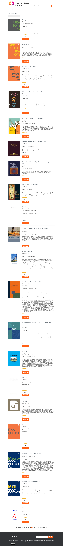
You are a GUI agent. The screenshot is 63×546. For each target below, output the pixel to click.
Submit (28, 9)
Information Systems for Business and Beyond (34, 378)
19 (40, 527)
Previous (19, 527)
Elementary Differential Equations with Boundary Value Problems (37, 162)
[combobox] (41, 5)
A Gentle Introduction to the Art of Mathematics (35, 228)
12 (26, 527)
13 (28, 527)
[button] (14, 16)
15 (32, 527)
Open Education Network (42, 9)
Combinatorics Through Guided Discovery (33, 282)
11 (24, 527)
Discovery (33, 9)
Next (44, 527)
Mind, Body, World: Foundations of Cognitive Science (36, 92)
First (16, 527)
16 (34, 527)
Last (46, 527)
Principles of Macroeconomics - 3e (31, 453)
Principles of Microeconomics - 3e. (31, 481)
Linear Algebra (26, 351)
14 (30, 527)
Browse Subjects (11, 9)
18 (38, 527)
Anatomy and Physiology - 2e (30, 66)
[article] (31, 30)
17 (36, 527)
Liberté (24, 508)
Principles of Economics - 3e (29, 425)
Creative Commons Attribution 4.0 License (45, 543)
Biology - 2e (25, 20)
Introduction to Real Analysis (30, 184)
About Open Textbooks (20, 9)
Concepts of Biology (27, 44)
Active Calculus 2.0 (27, 251)
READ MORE (25, 39)
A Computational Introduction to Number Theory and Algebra (36, 323)
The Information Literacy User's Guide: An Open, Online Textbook (37, 400)
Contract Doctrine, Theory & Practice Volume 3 (34, 141)
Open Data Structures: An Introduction (32, 118)
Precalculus (25, 207)
